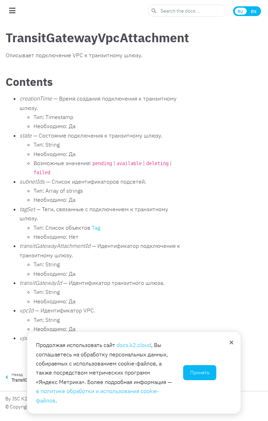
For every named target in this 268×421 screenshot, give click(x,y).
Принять (199, 372)
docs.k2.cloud (134, 344)
